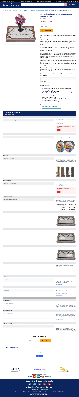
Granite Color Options (8, 117)
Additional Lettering (7, 263)
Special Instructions (7, 300)
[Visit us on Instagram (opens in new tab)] (71, 1)
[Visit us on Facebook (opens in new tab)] (69, 1)
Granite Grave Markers (23, 10)
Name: (4, 212)
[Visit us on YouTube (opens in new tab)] (77, 1)
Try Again (39, 356)
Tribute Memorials (34, 389)
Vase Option (6, 155)
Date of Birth (5, 229)
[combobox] (42, 4)
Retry (59, 129)
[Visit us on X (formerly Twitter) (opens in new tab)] (34, 384)
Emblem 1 (5, 276)
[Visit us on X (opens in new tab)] (75, 1)
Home (10, 10)
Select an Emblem (59, 284)
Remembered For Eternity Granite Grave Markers (38, 10)
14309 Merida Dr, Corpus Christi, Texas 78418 (31, 391)
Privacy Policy (44, 393)
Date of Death (6, 246)
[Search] (65, 4)
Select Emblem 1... (7, 279)
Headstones (14, 10)
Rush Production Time (8, 323)
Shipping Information (7, 310)
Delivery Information (59, 319)
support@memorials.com (47, 391)
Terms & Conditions (36, 393)
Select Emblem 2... (7, 290)
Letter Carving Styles (7, 196)
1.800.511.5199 (71, 4)
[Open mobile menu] (76, 4)
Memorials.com (18, 391)
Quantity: (30, 340)
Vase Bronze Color (7, 180)
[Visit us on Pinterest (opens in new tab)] (73, 1)
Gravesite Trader (44, 389)
